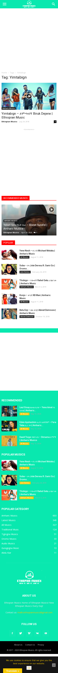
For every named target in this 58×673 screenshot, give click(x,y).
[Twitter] (21, 633)
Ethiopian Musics (9, 121)
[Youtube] (46, 633)
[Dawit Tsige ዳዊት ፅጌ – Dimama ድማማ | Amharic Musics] (9, 441)
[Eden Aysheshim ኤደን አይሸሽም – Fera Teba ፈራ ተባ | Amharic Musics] (9, 426)
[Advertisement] (29, 39)
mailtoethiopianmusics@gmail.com (34, 612)
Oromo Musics (9, 538)
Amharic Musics (8, 108)
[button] (53, 4)
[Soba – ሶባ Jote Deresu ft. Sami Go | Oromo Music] (9, 269)
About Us (18, 644)
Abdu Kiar (6, 552)
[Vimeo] (29, 633)
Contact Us (30, 644)
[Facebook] (12, 633)
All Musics (24, 257)
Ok (29, 668)
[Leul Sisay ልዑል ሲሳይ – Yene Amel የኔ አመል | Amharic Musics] (9, 411)
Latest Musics (8, 520)
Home (4, 72)
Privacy (41, 644)
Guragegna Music (10, 548)
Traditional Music (10, 529)
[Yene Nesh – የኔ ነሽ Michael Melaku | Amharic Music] (9, 254)
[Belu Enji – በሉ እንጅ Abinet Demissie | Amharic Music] (9, 313)
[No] (54, 665)
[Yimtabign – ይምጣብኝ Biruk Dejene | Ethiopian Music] (29, 96)
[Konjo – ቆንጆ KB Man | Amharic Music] (9, 299)
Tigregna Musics (10, 534)
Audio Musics (8, 543)
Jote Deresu (25, 272)
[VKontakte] (37, 633)
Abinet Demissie (26, 316)
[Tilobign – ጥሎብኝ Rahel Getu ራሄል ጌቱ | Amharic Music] (9, 284)
